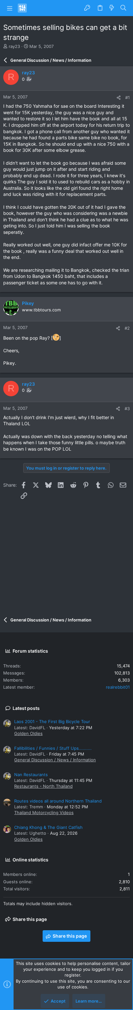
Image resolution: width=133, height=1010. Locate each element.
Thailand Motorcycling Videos (44, 812)
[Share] (118, 98)
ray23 (14, 46)
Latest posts (26, 708)
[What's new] (111, 8)
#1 (127, 97)
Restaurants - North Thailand (43, 786)
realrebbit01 (118, 687)
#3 (127, 408)
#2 (127, 328)
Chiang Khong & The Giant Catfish (48, 827)
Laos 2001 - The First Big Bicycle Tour (52, 721)
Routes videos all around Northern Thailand (58, 800)
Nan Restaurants (31, 774)
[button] (9, 8)
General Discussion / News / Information (55, 759)
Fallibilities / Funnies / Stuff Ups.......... (53, 748)
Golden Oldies (28, 733)
